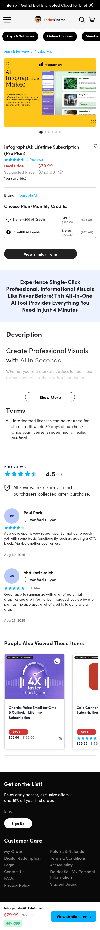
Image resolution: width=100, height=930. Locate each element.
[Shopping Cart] (92, 20)
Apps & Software (20, 36)
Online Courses (60, 36)
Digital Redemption (22, 858)
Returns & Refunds (67, 851)
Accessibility (61, 865)
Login (9, 865)
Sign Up (18, 823)
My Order (13, 851)
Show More (50, 397)
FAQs (9, 878)
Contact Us (14, 871)
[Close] (91, 5)
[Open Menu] (8, 20)
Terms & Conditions (68, 858)
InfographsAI (26, 195)
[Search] (82, 20)
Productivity (43, 51)
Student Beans (63, 884)
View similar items (41, 254)
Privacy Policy (17, 885)
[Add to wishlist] (96, 146)
